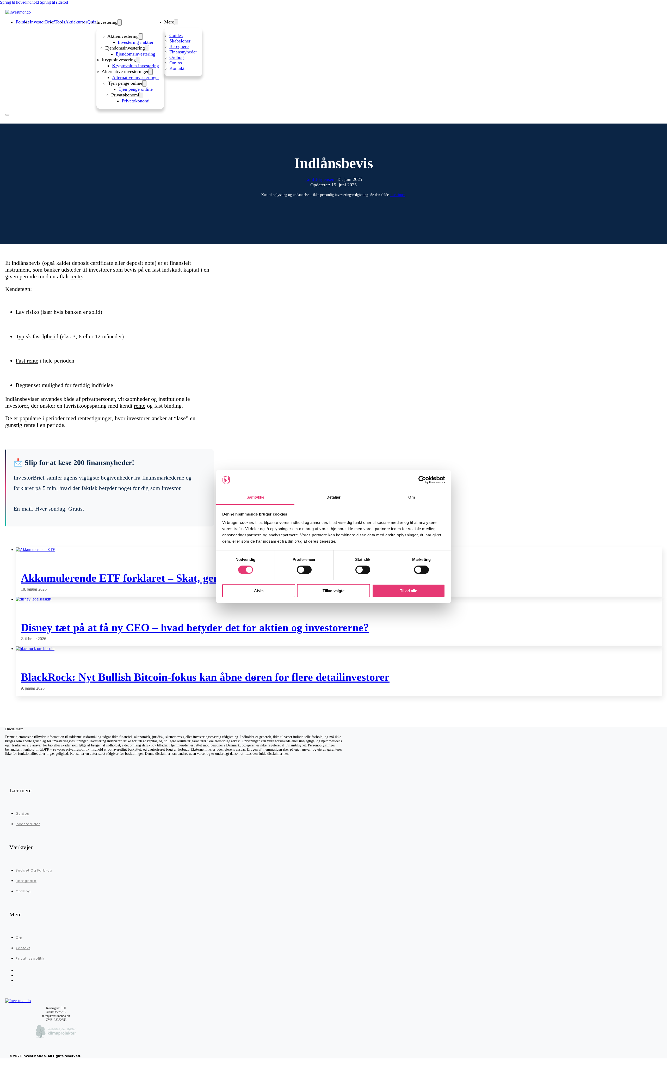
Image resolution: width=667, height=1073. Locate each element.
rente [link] (76, 276)
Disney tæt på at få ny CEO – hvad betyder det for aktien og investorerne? (195, 628)
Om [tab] (411, 497)
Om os (175, 62)
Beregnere (179, 46)
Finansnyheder (183, 51)
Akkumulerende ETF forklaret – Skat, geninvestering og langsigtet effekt (192, 578)
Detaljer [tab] (333, 497)
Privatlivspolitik (30, 958)
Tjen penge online (136, 89)
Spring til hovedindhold (19, 2)
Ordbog (176, 57)
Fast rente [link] (27, 360)
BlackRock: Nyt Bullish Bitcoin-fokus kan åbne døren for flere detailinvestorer (205, 677)
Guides (176, 35)
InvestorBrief (28, 823)
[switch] (304, 570)
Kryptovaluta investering (135, 65)
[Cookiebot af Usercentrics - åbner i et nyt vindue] (422, 480)
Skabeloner (179, 41)
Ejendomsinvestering (135, 54)
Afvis (258, 590)
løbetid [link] (50, 336)
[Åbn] (7, 114)
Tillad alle (408, 590)
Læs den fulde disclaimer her (266, 754)
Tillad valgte (333, 590)
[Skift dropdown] (120, 22)
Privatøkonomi (136, 100)
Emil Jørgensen (319, 179)
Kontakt (176, 68)
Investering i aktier (135, 42)
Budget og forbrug (34, 870)
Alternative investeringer (135, 77)
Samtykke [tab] (255, 497)
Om (19, 937)
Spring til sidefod (54, 2)
